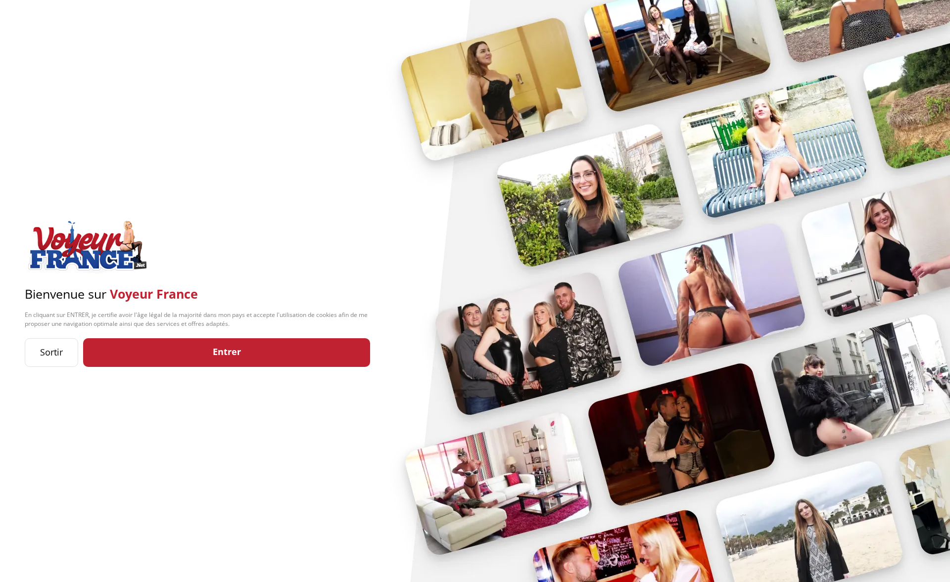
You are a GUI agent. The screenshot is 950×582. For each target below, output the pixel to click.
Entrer (227, 352)
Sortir (51, 352)
